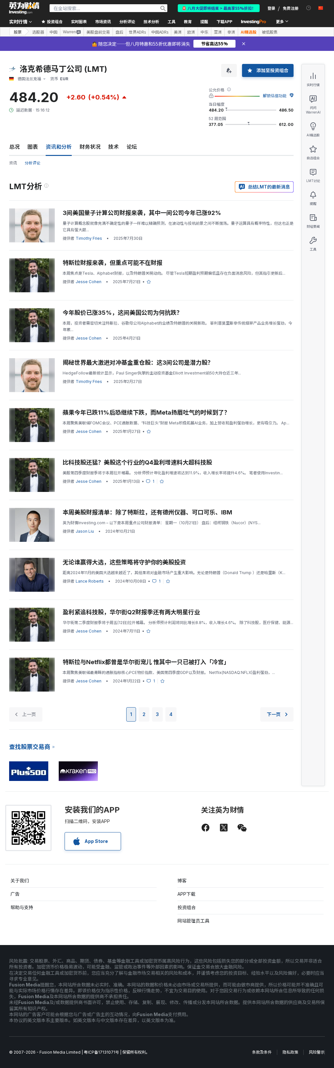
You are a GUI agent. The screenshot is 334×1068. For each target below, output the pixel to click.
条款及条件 (262, 1052)
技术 (113, 147)
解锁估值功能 (274, 95)
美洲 (178, 32)
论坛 (132, 147)
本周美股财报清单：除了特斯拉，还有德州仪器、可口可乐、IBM (147, 512)
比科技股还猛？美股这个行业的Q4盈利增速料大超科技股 (137, 462)
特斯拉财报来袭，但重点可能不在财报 (112, 262)
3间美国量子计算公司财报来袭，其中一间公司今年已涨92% (142, 212)
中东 (204, 32)
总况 (14, 147)
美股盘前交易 (98, 32)
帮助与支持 (21, 907)
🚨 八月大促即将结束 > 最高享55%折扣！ (219, 8)
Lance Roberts (90, 581)
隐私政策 (290, 1052)
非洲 (231, 32)
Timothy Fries (89, 238)
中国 (53, 32)
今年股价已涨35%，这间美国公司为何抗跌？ (122, 312)
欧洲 (191, 32)
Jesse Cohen (88, 281)
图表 (32, 147)
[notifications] (308, 8)
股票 (18, 32)
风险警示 (317, 1052)
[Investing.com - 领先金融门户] (24, 8)
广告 (15, 894)
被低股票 (270, 32)
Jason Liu (85, 531)
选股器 (38, 32)
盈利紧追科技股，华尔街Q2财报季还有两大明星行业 (131, 612)
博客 (182, 880)
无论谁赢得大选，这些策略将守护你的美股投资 (124, 562)
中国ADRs (159, 32)
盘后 (119, 32)
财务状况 (90, 147)
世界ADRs (137, 32)
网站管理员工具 (193, 920)
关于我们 (19, 880)
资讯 (13, 162)
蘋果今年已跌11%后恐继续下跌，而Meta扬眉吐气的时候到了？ (146, 412)
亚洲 (218, 32)
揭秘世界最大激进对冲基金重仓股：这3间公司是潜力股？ (138, 362)
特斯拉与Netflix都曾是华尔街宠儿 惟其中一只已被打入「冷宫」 (146, 662)
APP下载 (186, 894)
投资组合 (186, 907)
